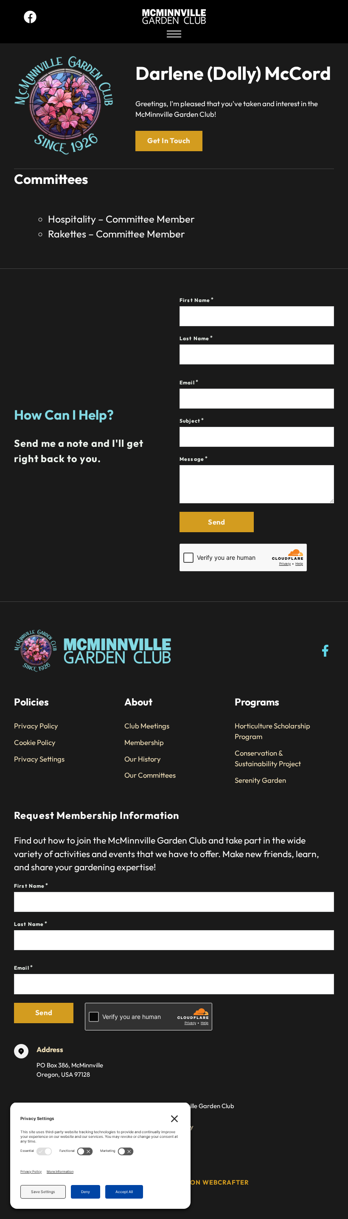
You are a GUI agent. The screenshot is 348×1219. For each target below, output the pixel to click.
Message (192, 459)
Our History (142, 758)
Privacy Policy (36, 725)
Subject (190, 421)
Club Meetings (146, 725)
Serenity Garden (260, 780)
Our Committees (150, 774)
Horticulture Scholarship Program (272, 731)
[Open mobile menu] (174, 34)
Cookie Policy (35, 742)
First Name (195, 300)
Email (187, 382)
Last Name (194, 338)
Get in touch (168, 140)
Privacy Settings (39, 758)
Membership (144, 742)
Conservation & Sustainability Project (268, 758)
